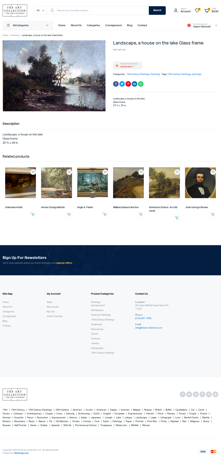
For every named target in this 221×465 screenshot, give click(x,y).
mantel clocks (191, 418)
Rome (206, 421)
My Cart (51, 312)
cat (193, 410)
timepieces (106, 425)
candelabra (181, 410)
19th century (18, 410)
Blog (129, 25)
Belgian (137, 410)
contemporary (34, 414)
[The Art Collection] (15, 10)
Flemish (150, 414)
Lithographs (97, 348)
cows (59, 414)
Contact (142, 25)
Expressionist (135, 414)
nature (42, 421)
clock (201, 410)
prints (164, 421)
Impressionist (98, 305)
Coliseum (18, 414)
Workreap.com (21, 453)
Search (157, 10)
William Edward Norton (126, 207)
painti (106, 421)
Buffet (169, 410)
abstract (77, 410)
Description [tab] (11, 123)
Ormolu (76, 421)
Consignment (113, 25)
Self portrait (20, 425)
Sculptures (96, 324)
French (204, 414)
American (102, 410)
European (120, 414)
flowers (171, 414)
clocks (6, 414)
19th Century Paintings (138, 74)
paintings (196, 74)
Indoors (73, 418)
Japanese (96, 418)
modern (7, 421)
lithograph (166, 418)
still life (67, 425)
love (178, 418)
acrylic (89, 410)
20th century (63, 410)
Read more (33, 214)
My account (53, 307)
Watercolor (122, 425)
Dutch (97, 414)
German (7, 418)
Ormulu (87, 421)
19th (5, 410)
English (107, 414)
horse (30, 418)
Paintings (15, 35)
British (158, 410)
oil (50, 421)
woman (146, 425)
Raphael (174, 421)
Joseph (109, 418)
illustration (42, 418)
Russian (7, 425)
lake (119, 418)
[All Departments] (28, 25)
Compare (35, 178)
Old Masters (97, 310)
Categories (93, 25)
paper (129, 421)
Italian (84, 418)
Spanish (55, 425)
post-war (152, 421)
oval (97, 421)
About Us (76, 25)
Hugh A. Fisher (85, 207)
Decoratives (97, 329)
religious (195, 421)
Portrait (140, 421)
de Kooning (84, 414)
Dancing (70, 414)
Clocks (94, 334)
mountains (20, 421)
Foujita (193, 414)
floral (161, 414)
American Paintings (100, 315)
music (32, 421)
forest (182, 414)
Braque (148, 410)
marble (206, 418)
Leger (154, 418)
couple (49, 414)
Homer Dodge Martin (53, 207)
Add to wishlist (33, 172)
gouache (19, 418)
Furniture (95, 339)
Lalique (128, 418)
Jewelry (95, 343)
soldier (44, 425)
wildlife (135, 425)
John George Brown (196, 207)
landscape (141, 418)
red (184, 421)
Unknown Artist (13, 207)
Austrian (125, 410)
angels (114, 410)
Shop (49, 302)
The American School (86, 425)
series (33, 425)
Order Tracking (54, 316)
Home (62, 25)
